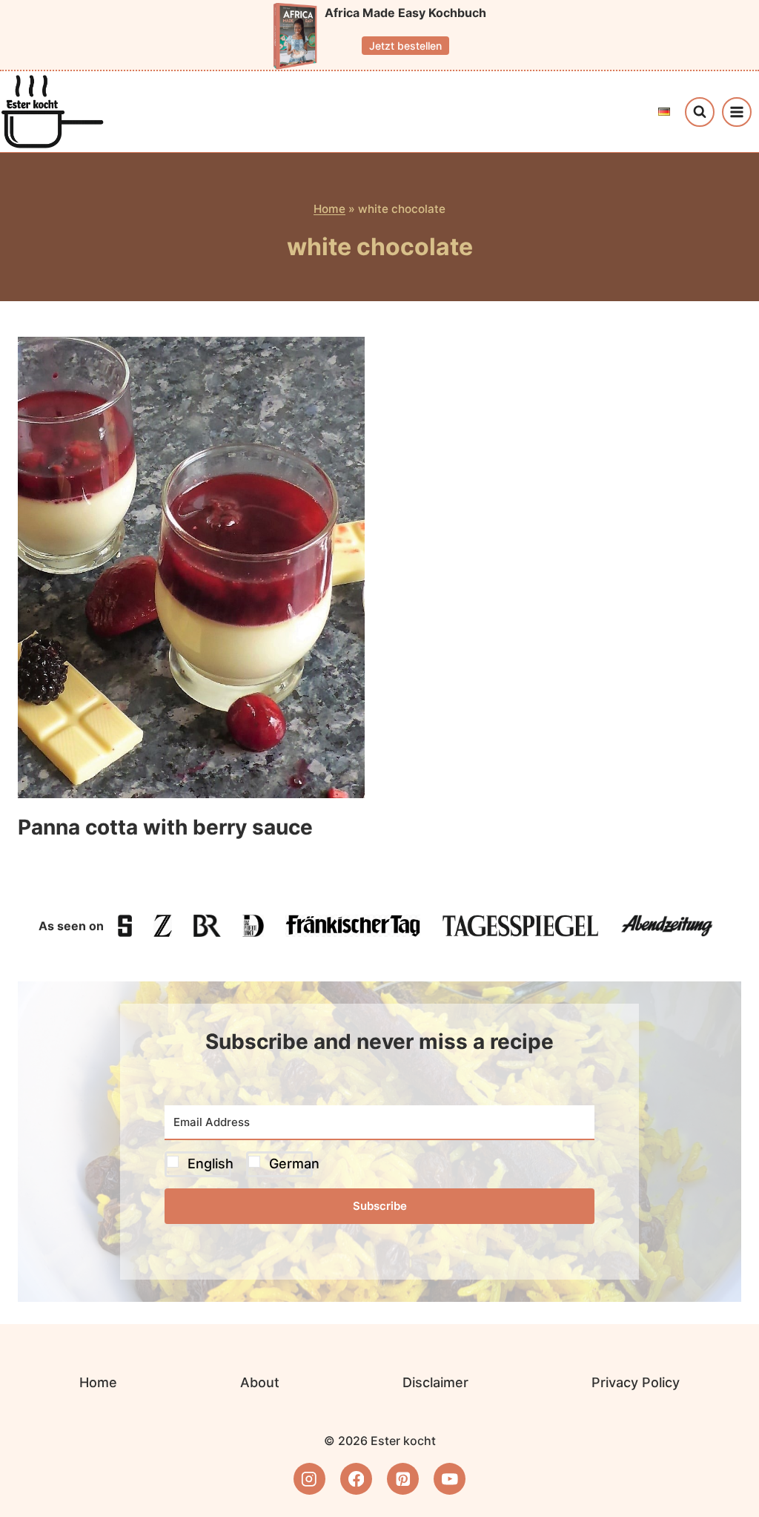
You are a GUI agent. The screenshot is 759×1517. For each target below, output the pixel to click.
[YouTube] (449, 1479)
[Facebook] (356, 1479)
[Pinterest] (403, 1479)
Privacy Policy (635, 1382)
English (210, 1163)
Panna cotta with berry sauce (165, 827)
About (259, 1382)
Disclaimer (435, 1382)
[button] (379, 1164)
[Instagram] (309, 1479)
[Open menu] (737, 112)
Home (329, 209)
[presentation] (191, 567)
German (294, 1163)
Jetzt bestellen (405, 45)
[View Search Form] (700, 112)
